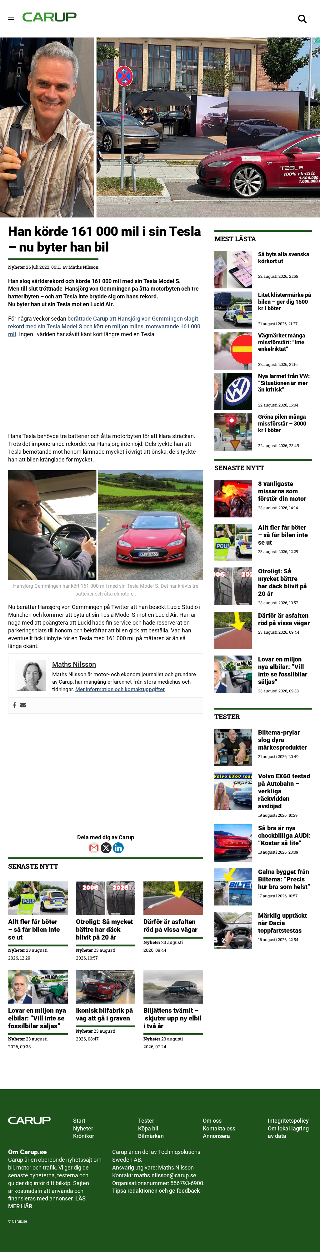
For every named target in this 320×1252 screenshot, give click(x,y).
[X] (106, 847)
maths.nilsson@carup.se (165, 1175)
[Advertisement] (105, 388)
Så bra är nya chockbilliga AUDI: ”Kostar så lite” (284, 835)
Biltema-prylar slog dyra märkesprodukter (283, 740)
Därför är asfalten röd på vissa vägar (170, 925)
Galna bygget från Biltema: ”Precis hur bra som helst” (284, 879)
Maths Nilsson (83, 267)
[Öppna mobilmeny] (11, 17)
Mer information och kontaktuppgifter (120, 689)
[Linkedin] (118, 847)
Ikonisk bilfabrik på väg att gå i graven (104, 1014)
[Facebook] (14, 705)
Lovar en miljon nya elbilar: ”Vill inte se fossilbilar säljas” (37, 1018)
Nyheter (16, 267)
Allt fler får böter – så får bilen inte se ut (34, 929)
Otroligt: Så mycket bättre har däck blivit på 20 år (104, 929)
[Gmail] (93, 847)
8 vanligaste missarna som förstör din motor (282, 491)
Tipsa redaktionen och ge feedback (156, 1190)
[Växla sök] (302, 18)
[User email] (23, 705)
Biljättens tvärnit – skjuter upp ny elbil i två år (172, 1018)
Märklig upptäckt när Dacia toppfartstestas (282, 923)
